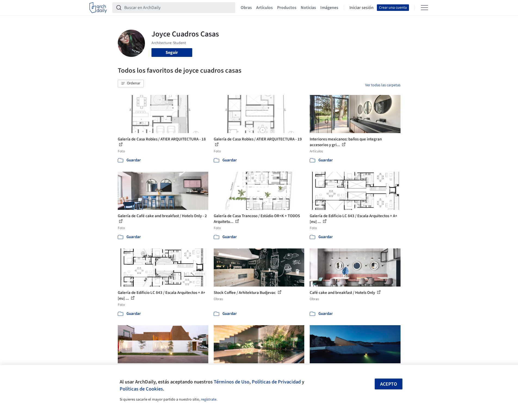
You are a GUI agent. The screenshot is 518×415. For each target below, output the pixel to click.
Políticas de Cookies (141, 388)
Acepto (388, 384)
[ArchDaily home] (98, 7)
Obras (246, 8)
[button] (131, 83)
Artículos (264, 8)
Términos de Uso (231, 381)
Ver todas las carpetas (383, 85)
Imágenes (329, 8)
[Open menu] (424, 7)
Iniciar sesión (361, 8)
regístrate (208, 399)
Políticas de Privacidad (276, 381)
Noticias (308, 8)
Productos (286, 8)
